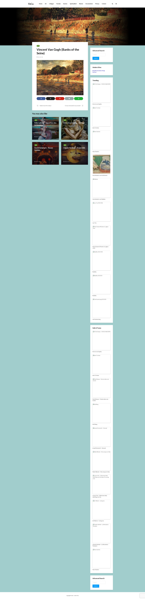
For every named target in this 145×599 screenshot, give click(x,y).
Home (40, 3)
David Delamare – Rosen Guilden (43, 149)
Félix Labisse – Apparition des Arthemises (45, 124)
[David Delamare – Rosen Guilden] (45, 153)
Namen (81, 3)
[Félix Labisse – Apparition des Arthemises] (45, 128)
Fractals (58, 3)
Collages (51, 3)
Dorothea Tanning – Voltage (74, 123)
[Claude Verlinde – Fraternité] (74, 153)
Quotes (65, 3)
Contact (104, 3)
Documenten (89, 3)
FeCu (31, 3)
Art (46, 3)
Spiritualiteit (73, 3)
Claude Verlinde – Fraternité (74, 148)
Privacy (97, 3)
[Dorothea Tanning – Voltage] (74, 128)
